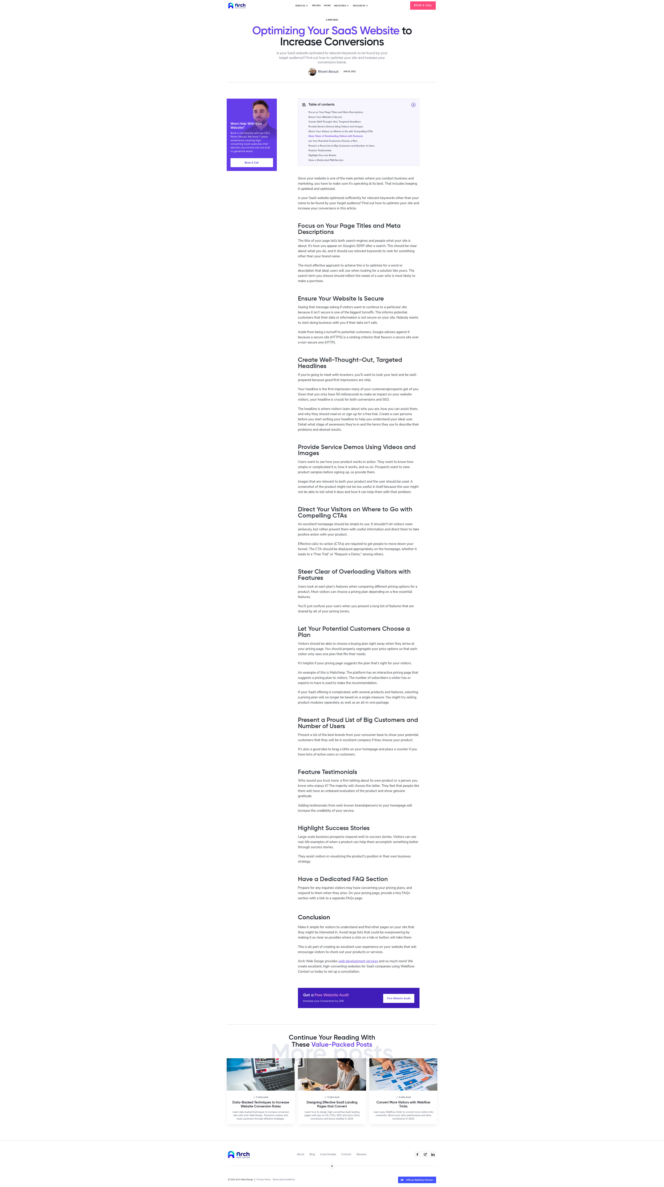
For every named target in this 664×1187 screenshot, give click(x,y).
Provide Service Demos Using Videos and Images (335, 126)
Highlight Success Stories (322, 155)
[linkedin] (433, 1154)
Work (327, 6)
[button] (302, 5)
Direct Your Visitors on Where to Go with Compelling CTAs (340, 131)
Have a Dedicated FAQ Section (325, 160)
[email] (425, 1154)
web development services (358, 961)
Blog (312, 1154)
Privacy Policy (264, 1180)
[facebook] (417, 1154)
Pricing (316, 6)
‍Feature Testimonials (319, 150)
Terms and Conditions (284, 1180)
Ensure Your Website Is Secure (325, 117)
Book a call (423, 5)
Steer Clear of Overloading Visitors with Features (335, 136)
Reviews (361, 1154)
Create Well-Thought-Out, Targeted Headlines (334, 122)
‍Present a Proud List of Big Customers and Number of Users (341, 146)
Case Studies (328, 1154)
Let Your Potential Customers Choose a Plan (332, 141)
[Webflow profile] (417, 1180)
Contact (346, 1154)
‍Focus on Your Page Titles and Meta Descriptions (335, 112)
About (300, 1154)
